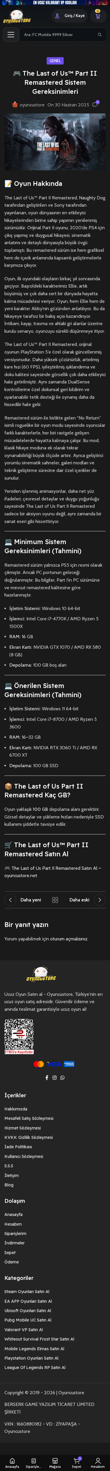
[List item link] (55, 1109)
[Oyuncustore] (24, 16)
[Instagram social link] (54, 1078)
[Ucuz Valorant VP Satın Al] (55, 2)
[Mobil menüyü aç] (11, 34)
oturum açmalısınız (68, 939)
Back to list (55, 900)
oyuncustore (32, 105)
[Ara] (100, 34)
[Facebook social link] (47, 1078)
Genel (55, 61)
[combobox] (57, 34)
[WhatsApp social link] (62, 1078)
